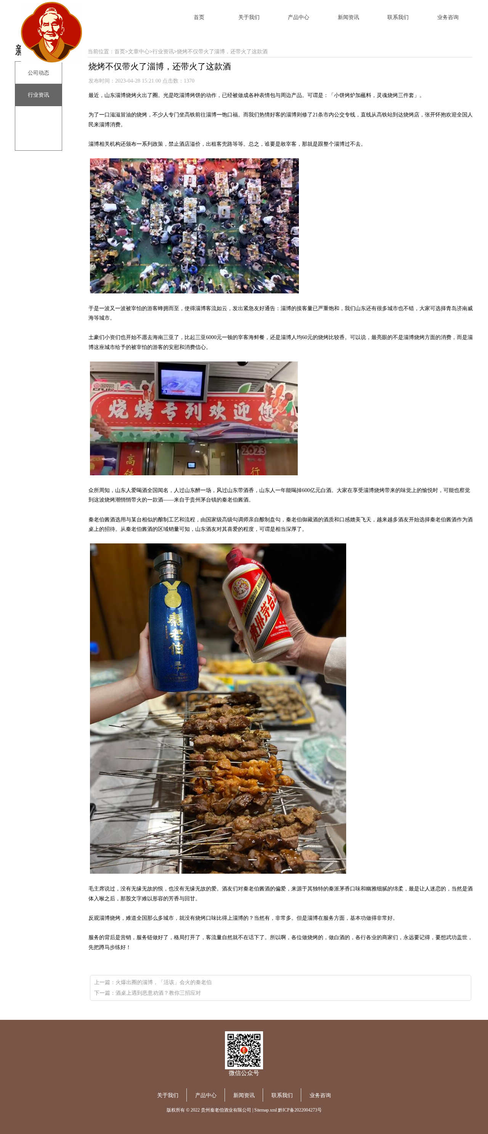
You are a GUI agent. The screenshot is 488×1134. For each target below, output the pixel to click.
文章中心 (138, 51)
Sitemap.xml (265, 1110)
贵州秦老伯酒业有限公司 (226, 1110)
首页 (119, 51)
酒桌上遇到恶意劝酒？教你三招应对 (158, 993)
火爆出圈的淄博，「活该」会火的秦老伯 (164, 982)
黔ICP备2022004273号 (300, 1110)
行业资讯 (163, 51)
